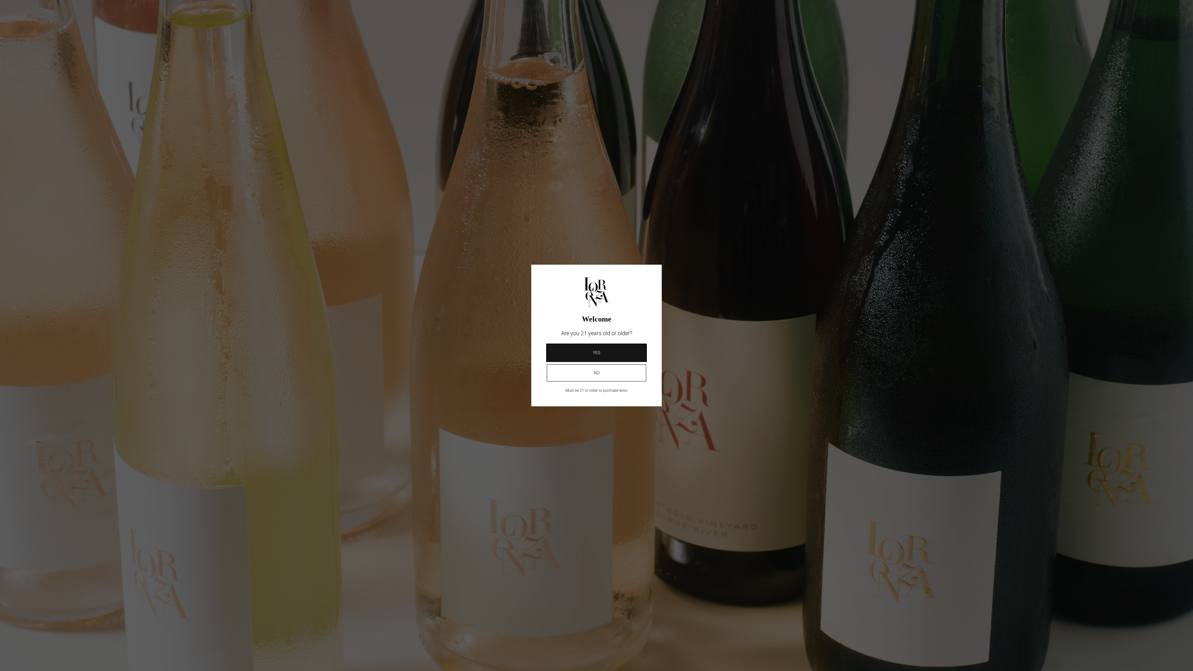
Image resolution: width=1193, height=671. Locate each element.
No (597, 372)
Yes (596, 352)
